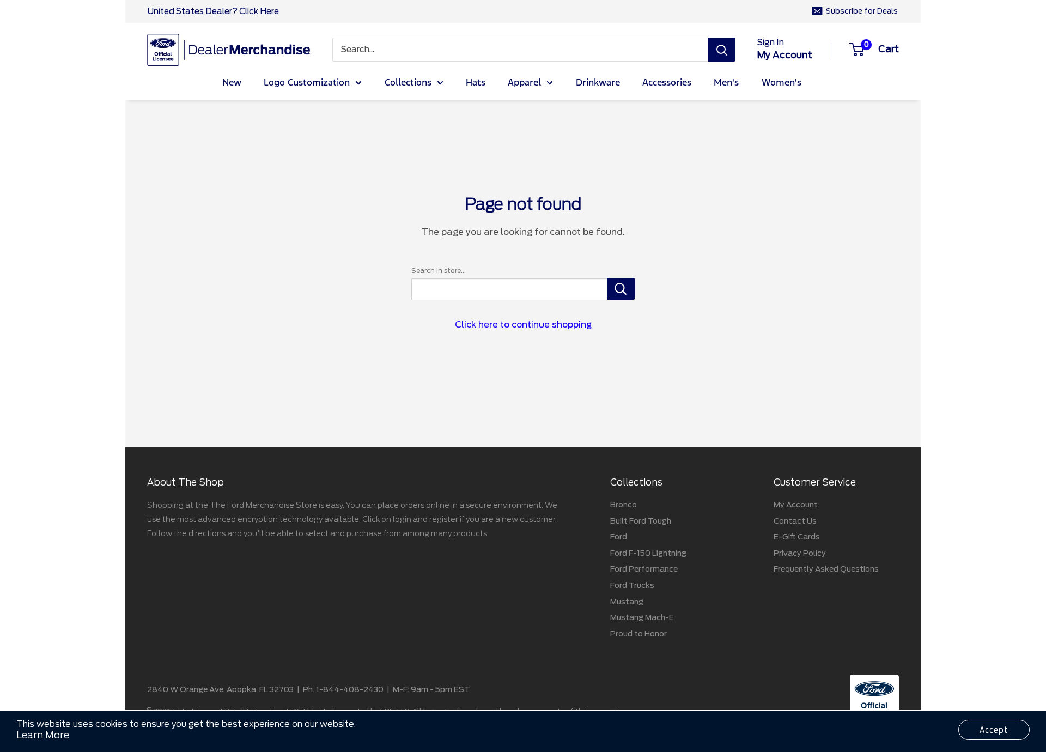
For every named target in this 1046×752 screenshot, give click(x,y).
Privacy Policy (800, 553)
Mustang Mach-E (642, 617)
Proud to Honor (638, 633)
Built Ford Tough (640, 521)
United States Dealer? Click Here (213, 11)
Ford (618, 536)
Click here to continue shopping (523, 324)
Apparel (524, 83)
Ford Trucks (632, 585)
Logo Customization (307, 83)
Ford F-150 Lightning (648, 553)
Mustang (626, 601)
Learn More (42, 735)
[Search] (721, 50)
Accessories (666, 83)
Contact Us (795, 521)
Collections (408, 83)
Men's (726, 83)
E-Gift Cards (797, 536)
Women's (781, 83)
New (231, 83)
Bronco (623, 504)
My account (784, 55)
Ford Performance (644, 569)
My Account (796, 504)
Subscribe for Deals (862, 11)
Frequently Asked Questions (826, 569)
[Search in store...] (621, 289)
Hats (475, 83)
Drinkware (598, 83)
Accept (994, 730)
